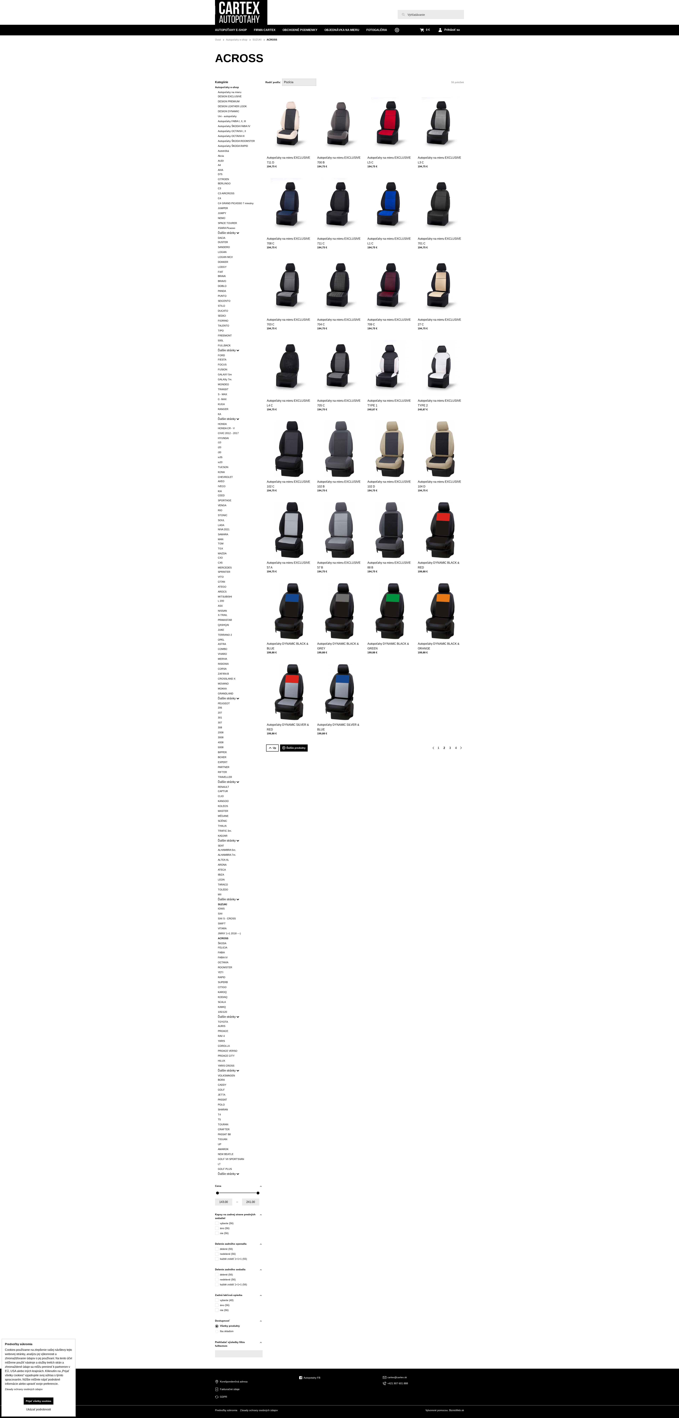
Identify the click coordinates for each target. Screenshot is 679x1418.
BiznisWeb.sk (456, 1410)
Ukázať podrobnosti (38, 1409)
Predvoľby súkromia (226, 1410)
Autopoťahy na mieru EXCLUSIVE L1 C (389, 241)
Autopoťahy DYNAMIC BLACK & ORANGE (438, 646)
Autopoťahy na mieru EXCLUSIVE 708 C (288, 241)
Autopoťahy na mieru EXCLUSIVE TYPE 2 (439, 403)
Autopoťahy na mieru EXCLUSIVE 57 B (339, 565)
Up (274, 747)
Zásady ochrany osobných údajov (259, 1410)
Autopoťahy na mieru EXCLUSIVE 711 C (339, 241)
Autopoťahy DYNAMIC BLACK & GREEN (388, 646)
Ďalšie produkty (296, 747)
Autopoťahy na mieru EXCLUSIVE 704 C (339, 322)
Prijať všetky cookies (38, 1401)
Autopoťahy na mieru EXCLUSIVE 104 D (439, 484)
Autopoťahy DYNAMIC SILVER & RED (288, 727)
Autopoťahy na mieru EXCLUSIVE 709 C (389, 322)
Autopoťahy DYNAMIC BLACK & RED (438, 565)
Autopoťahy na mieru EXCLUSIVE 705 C (339, 403)
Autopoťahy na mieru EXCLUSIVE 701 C (439, 241)
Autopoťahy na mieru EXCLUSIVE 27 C (439, 322)
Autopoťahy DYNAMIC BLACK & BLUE (287, 646)
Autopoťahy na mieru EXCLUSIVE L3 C (439, 160)
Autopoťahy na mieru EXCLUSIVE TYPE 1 (389, 403)
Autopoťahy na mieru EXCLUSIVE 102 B (339, 484)
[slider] (217, 1193)
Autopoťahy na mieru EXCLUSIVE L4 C (288, 403)
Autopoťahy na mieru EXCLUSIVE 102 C (288, 484)
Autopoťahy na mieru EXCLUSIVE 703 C (288, 322)
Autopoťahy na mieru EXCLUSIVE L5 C (389, 160)
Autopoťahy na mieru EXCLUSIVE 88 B (389, 565)
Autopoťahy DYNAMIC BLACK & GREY (338, 646)
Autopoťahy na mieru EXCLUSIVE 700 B (339, 160)
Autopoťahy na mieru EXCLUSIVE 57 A (288, 565)
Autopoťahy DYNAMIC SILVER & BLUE (338, 727)
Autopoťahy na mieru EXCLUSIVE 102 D (389, 484)
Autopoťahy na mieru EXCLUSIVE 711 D (288, 160)
